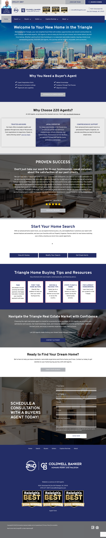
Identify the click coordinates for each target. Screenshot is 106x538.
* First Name (60, 386)
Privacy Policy (46, 525)
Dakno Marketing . (28, 528)
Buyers (46, 449)
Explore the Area (65, 449)
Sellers (54, 449)
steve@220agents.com (58, 488)
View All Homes (24, 255)
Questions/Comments (63, 418)
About (76, 449)
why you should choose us (72, 114)
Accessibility (54, 525)
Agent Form (53, 511)
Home (30, 449)
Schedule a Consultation (53, 94)
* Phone (58, 410)
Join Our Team (25, 135)
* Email (58, 402)
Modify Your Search (53, 255)
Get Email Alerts (82, 255)
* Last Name (60, 394)
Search (38, 449)
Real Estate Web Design (13, 528)
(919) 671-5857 (45, 488)
